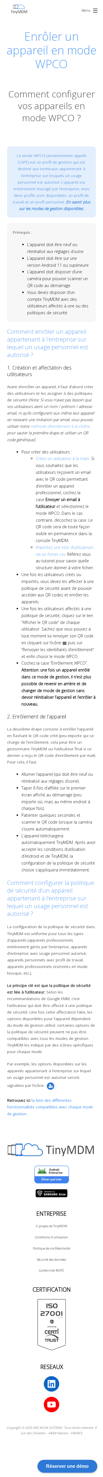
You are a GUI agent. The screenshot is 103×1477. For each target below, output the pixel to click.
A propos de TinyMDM (51, 1226)
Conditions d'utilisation (51, 1237)
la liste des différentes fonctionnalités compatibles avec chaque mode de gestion (50, 1106)
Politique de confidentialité (51, 1248)
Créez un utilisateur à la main (62, 458)
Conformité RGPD (51, 1270)
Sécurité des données (51, 1259)
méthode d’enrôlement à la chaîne (60, 426)
